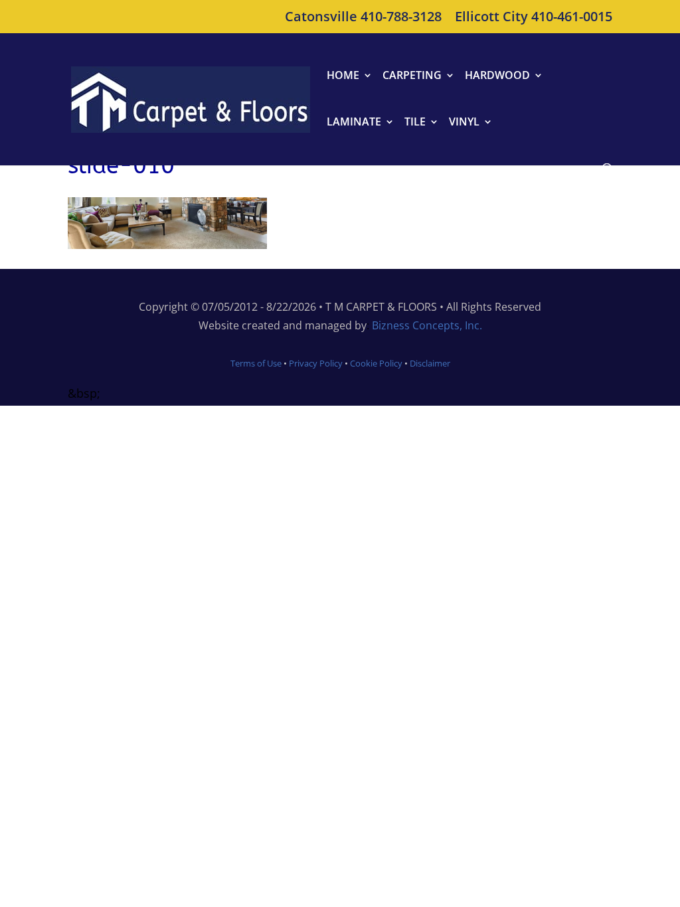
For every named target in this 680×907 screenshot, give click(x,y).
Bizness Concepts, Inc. (427, 325)
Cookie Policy (375, 363)
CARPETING (412, 76)
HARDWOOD (497, 76)
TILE (415, 123)
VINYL (464, 123)
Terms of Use (256, 363)
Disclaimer (430, 363)
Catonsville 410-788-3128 (363, 17)
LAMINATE (354, 123)
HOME (343, 76)
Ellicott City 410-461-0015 (533, 17)
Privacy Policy (316, 363)
